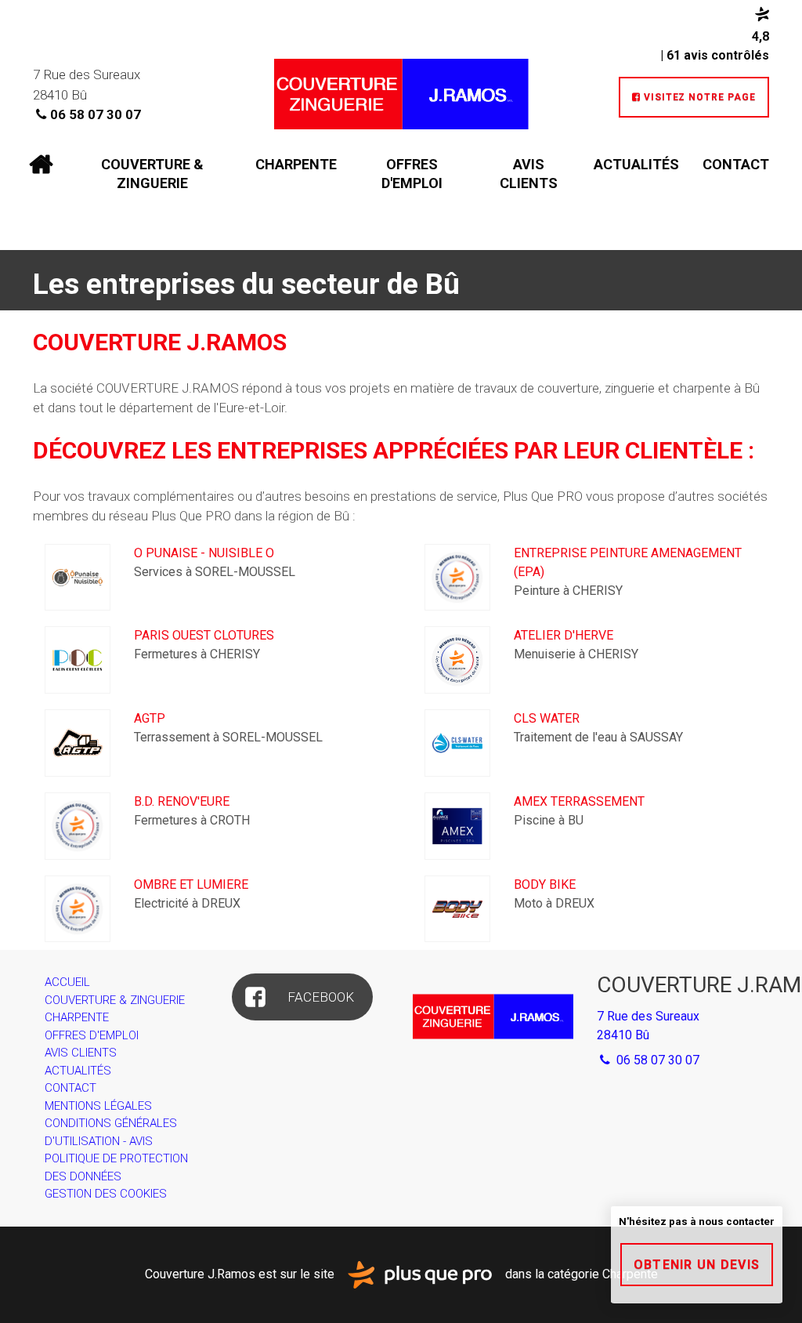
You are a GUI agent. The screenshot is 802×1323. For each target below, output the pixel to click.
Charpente (296, 164)
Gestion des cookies (106, 1194)
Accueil (40, 164)
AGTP (149, 718)
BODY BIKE (545, 884)
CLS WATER (547, 718)
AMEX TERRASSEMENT (579, 801)
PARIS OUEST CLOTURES (204, 635)
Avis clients (529, 173)
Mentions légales (98, 1106)
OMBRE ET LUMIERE (191, 884)
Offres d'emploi (412, 173)
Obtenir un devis (697, 1264)
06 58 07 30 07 (95, 114)
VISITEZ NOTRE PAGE (694, 97)
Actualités (636, 164)
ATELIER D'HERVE (563, 635)
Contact (736, 164)
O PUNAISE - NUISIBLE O (204, 553)
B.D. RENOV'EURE (181, 801)
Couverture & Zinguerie (152, 173)
